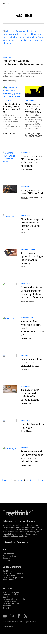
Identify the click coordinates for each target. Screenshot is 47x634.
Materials (7, 606)
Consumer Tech (9, 601)
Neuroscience (26, 215)
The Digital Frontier (11, 595)
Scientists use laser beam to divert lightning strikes (32, 362)
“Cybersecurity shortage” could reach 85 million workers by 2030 (33, 108)
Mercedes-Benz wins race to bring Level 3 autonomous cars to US (32, 328)
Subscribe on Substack (15, 542)
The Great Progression (13, 578)
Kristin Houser (9, 133)
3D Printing (26, 152)
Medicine (24, 448)
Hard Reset (7, 571)
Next (43, 480)
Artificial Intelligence (11, 593)
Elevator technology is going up (32, 425)
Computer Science (28, 249)
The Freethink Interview (13, 573)
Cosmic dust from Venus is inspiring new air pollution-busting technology (32, 292)
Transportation (27, 318)
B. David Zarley (26, 169)
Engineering (26, 284)
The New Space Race (12, 604)
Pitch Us (6, 560)
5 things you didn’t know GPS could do (32, 191)
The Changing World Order (14, 599)
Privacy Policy (8, 626)
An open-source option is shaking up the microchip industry (32, 258)
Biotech (6, 608)
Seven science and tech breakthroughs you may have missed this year (32, 456)
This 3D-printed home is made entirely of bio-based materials (30, 394)
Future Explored (9, 575)
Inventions (25, 186)
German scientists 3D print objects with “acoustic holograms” (31, 160)
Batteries (7, 101)
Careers (6, 558)
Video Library (8, 580)
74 (37, 480)
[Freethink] (42, 5)
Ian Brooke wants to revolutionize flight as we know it (23, 64)
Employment (29, 101)
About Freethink (9, 554)
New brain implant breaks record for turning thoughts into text (32, 224)
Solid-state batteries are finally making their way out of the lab (12, 108)
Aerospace (7, 57)
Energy (6, 597)
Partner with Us (9, 556)
